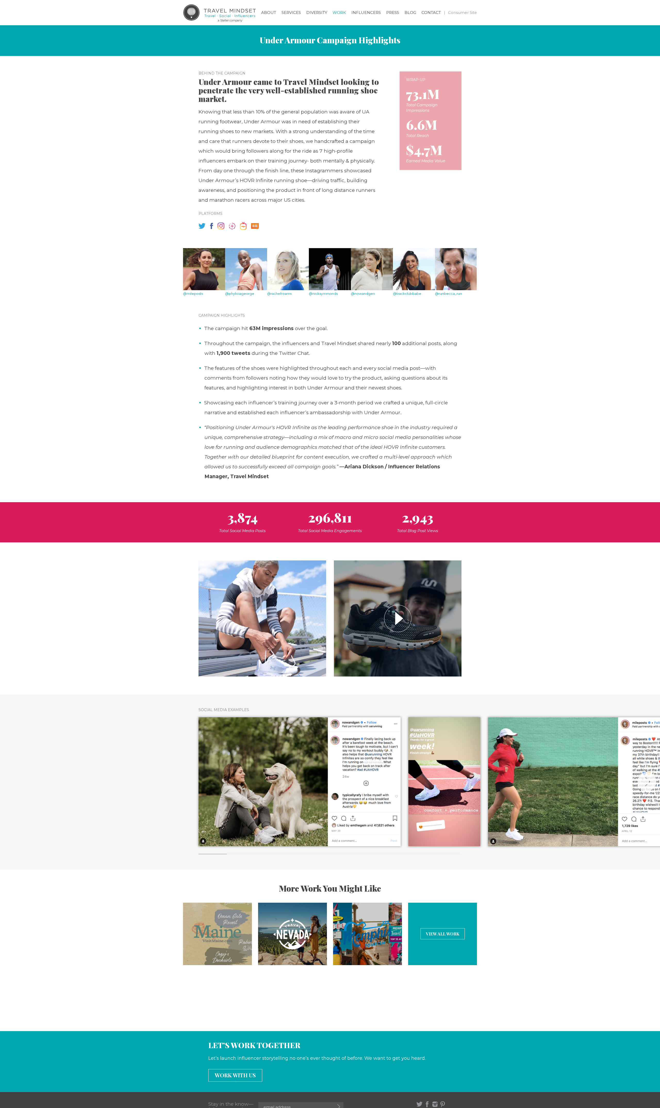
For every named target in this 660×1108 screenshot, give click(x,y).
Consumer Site (462, 12)
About (268, 12)
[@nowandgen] (372, 269)
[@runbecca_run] (456, 269)
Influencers (366, 12)
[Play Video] (397, 618)
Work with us (235, 1075)
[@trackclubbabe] (414, 269)
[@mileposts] (204, 269)
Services (291, 12)
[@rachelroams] (288, 269)
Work (339, 12)
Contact (431, 12)
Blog (410, 12)
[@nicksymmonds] (330, 269)
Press (392, 12)
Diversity (316, 12)
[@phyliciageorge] (246, 269)
